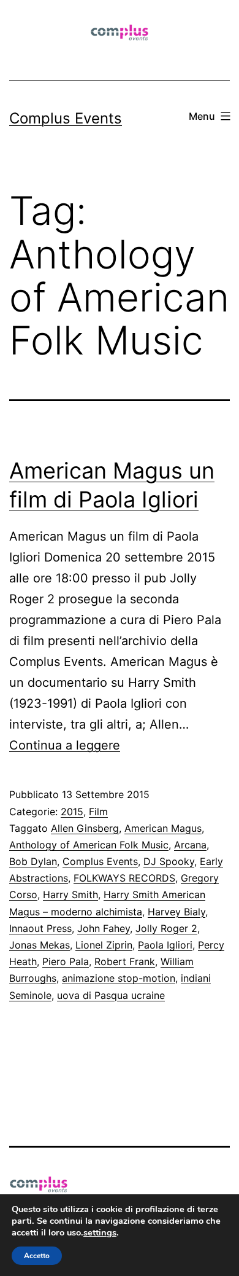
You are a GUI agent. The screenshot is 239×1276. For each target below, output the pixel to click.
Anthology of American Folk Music (89, 845)
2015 (72, 811)
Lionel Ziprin (103, 945)
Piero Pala (65, 961)
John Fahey (103, 928)
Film (98, 811)
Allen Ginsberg (85, 828)
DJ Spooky (168, 861)
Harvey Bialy (176, 912)
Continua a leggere (64, 745)
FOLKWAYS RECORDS (124, 878)
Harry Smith (70, 894)
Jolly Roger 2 (166, 928)
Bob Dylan (33, 861)
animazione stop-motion (118, 978)
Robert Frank (124, 961)
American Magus (163, 828)
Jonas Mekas (39, 945)
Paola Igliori (165, 945)
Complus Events (65, 118)
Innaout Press (40, 928)
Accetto (37, 1256)
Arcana (190, 845)
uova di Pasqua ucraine (111, 995)
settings (99, 1232)
